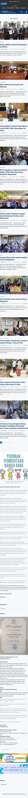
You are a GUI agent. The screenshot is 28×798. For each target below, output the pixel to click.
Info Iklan (17, 7)
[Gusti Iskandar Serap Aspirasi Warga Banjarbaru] (14, 285)
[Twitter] (13, 6)
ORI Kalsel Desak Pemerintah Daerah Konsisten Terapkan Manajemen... (13, 3)
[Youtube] (15, 6)
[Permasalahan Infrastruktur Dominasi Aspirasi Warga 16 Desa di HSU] (14, 326)
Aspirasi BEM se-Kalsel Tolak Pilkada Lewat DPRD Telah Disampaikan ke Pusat (13, 128)
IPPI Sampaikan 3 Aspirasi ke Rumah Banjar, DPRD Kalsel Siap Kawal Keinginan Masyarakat (13, 172)
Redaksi (3, 7)
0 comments (22, 49)
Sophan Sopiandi (4, 49)
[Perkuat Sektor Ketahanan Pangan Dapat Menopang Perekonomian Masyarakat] (14, 199)
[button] (8, 4)
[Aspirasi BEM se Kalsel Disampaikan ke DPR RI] (14, 30)
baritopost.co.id (4, 176)
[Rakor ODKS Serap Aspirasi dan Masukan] (14, 70)
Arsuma (2, 89)
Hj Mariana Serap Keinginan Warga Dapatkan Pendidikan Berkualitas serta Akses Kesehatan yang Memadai (14, 426)
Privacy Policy (23, 7)
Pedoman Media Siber (10, 7)
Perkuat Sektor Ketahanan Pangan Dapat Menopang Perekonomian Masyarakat (12, 216)
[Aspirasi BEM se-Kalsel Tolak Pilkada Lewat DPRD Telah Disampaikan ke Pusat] (14, 112)
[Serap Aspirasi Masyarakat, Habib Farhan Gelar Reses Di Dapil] (14, 368)
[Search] (24, 12)
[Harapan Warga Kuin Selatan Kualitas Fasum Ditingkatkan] (14, 243)
